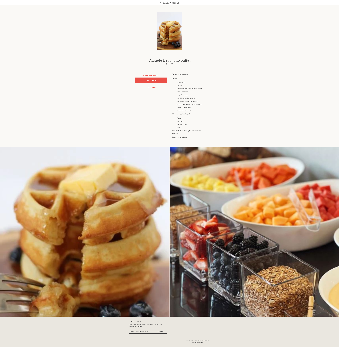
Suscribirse (160, 331)
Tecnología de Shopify (197, 342)
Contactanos (135, 321)
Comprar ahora (151, 80)
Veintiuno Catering (169, 2)
